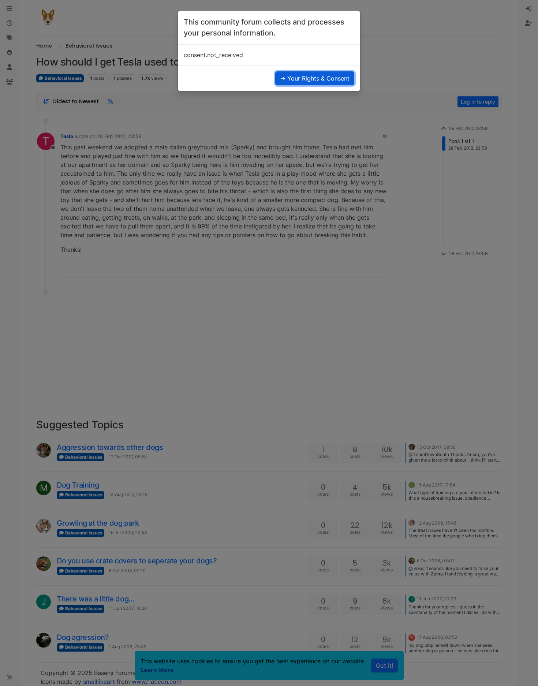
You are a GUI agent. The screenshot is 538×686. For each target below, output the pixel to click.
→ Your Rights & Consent (315, 78)
